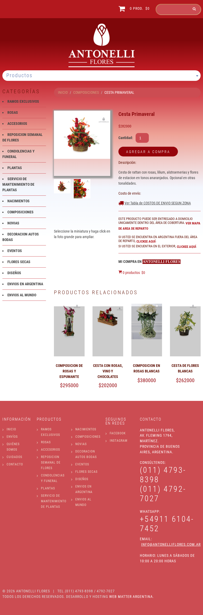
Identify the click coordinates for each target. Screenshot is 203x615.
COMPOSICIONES (86, 92)
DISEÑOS (14, 273)
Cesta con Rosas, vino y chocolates (108, 371)
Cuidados (14, 457)
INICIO (63, 92)
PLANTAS (14, 168)
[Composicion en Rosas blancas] (146, 306)
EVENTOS (14, 251)
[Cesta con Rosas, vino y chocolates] (108, 306)
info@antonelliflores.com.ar (171, 544)
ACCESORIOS (17, 123)
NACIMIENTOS (18, 201)
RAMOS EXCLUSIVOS (23, 101)
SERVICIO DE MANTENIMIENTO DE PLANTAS (18, 184)
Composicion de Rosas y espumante (69, 371)
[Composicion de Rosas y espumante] (69, 306)
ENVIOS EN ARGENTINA (25, 284)
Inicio (11, 429)
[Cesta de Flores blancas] (185, 306)
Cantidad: (125, 138)
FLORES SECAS (18, 262)
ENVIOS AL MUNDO (21, 295)
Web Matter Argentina (131, 596)
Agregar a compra (148, 152)
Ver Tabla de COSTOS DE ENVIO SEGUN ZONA (157, 203)
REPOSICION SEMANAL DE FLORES (51, 462)
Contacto (15, 464)
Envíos (12, 437)
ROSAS (12, 112)
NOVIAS (13, 223)
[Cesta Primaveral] (82, 135)
